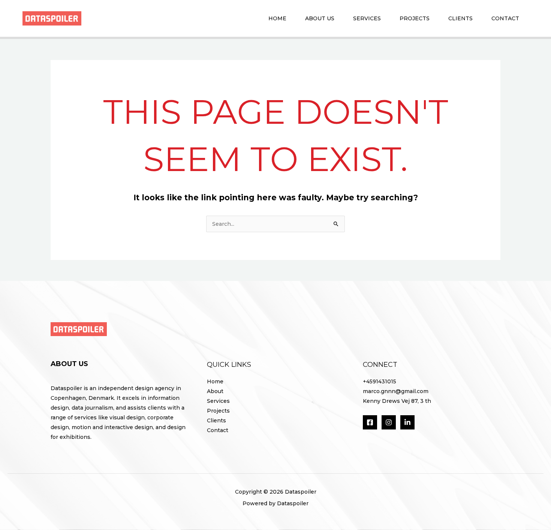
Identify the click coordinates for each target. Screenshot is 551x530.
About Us (319, 18)
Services (367, 18)
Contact (505, 18)
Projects (415, 18)
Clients (460, 18)
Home (277, 18)
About (215, 391)
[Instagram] (389, 422)
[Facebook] (370, 422)
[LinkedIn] (407, 422)
